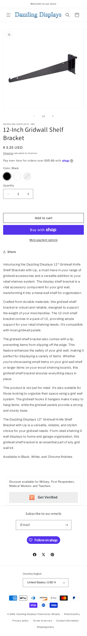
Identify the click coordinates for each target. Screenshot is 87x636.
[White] (17, 176)
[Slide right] (52, 116)
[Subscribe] (66, 525)
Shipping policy (45, 627)
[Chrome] (27, 176)
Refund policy (72, 614)
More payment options (44, 240)
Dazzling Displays (26, 614)
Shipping (8, 153)
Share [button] (11, 251)
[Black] (7, 176)
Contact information (67, 620)
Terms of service (42, 620)
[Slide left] (34, 116)
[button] (8, 15)
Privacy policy (20, 620)
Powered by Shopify (48, 614)
